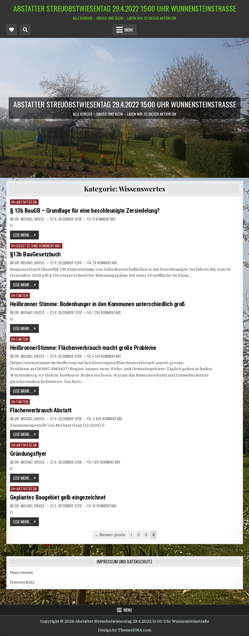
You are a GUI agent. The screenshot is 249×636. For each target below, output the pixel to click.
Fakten (22, 295)
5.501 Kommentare (106, 356)
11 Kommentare (104, 219)
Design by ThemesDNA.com (124, 630)
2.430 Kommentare (107, 419)
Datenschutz (22, 582)
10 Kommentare (104, 506)
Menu (128, 30)
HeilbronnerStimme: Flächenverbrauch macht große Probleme (84, 347)
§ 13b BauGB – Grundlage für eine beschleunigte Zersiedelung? (85, 210)
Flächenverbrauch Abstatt (41, 410)
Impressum (21, 572)
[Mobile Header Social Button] (11, 30)
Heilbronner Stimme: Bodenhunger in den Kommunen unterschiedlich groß (97, 304)
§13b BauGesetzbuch (35, 254)
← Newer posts (110, 535)
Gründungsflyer (28, 453)
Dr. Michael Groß (30, 219)
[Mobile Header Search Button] (25, 30)
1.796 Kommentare (106, 312)
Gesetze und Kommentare (38, 245)
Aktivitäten (26, 202)
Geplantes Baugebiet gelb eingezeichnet (58, 497)
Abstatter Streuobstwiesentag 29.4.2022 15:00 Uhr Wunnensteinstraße (124, 8)
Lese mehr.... (23, 235)
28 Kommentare (104, 263)
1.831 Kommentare (106, 462)
